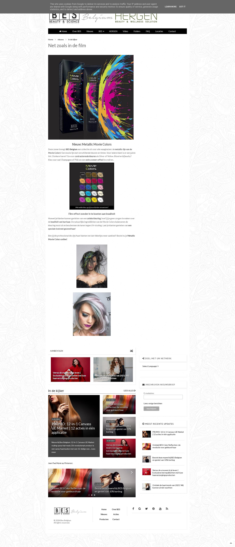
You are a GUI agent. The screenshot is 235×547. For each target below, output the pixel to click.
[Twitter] (146, 508)
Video (125, 31)
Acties (116, 514)
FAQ (148, 31)
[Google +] (139, 508)
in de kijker (72, 39)
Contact (172, 31)
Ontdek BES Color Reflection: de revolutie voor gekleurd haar (117, 407)
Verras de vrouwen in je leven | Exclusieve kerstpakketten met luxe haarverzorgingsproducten (69, 375)
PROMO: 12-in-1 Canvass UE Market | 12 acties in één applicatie (73, 428)
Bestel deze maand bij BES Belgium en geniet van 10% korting (118, 429)
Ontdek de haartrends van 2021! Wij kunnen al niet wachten (112, 377)
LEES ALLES (129, 390)
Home (64, 31)
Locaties (159, 31)
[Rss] (167, 508)
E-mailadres (149, 393)
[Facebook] (133, 508)
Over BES (76, 31)
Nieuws (89, 31)
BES (100, 31)
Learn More (171, 7)
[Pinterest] (153, 508)
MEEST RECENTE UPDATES (159, 423)
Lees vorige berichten (153, 403)
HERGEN (113, 31)
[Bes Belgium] (104, 25)
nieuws (61, 39)
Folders (137, 31)
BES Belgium (71, 149)
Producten (104, 519)
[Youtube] (160, 508)
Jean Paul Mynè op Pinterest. (60, 463)
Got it (182, 7)
